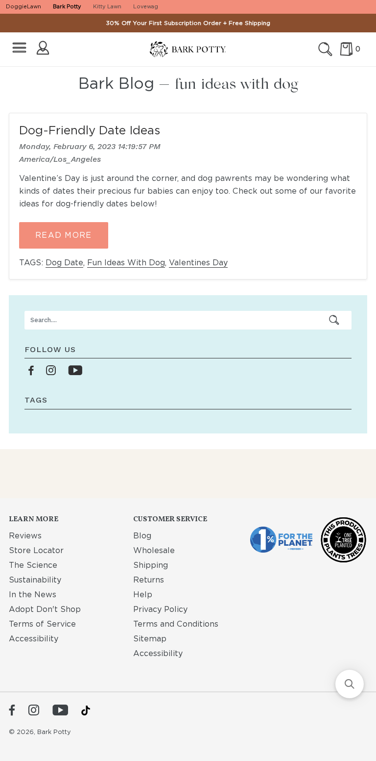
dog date (64, 262)
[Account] (42, 47)
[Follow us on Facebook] (31, 371)
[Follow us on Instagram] (51, 371)
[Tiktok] (86, 710)
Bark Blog (116, 83)
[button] (349, 684)
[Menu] (19, 47)
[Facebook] (12, 711)
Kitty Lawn (107, 6)
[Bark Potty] (188, 49)
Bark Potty (67, 6)
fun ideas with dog (126, 262)
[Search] (325, 49)
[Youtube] (60, 711)
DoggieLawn (23, 6)
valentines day (198, 262)
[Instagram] (33, 711)
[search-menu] (334, 320)
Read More (63, 235)
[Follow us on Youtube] (75, 371)
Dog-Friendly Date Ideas (89, 130)
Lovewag (145, 6)
